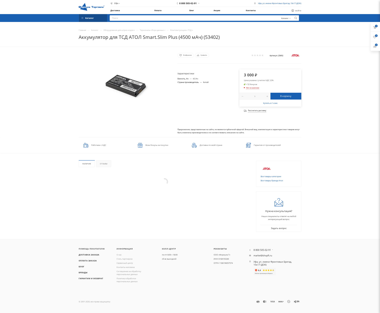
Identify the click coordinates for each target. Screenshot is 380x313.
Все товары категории (271, 176)
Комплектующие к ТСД (180, 30)
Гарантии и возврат (91, 278)
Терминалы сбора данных (152, 30)
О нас (119, 254)
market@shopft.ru (263, 255)
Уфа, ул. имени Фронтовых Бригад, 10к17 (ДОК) (279, 3)
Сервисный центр (125, 263)
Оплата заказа (88, 260)
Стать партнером (125, 259)
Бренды (83, 272)
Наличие (86, 164)
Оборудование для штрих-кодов (118, 30)
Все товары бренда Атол (272, 180)
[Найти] (296, 18)
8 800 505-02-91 (188, 3)
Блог (81, 266)
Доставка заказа (89, 254)
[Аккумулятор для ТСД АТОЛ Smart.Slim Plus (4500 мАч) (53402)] (125, 85)
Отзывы (103, 164)
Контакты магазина (126, 267)
